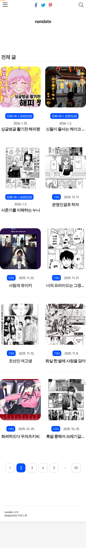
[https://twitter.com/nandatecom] (43, 5)
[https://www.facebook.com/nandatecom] (36, 5)
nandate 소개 (11, 512)
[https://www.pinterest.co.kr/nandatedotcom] (50, 5)
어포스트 (22, 515)
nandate (43, 21)
